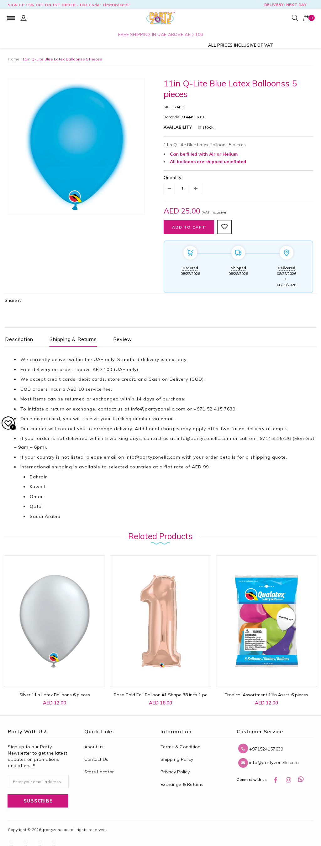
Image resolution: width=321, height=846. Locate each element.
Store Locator (99, 772)
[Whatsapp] (301, 779)
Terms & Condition (180, 747)
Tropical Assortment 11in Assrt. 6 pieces (266, 695)
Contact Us (96, 759)
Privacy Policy (175, 772)
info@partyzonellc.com (158, 409)
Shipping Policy (176, 759)
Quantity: (173, 177)
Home (13, 59)
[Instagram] (288, 779)
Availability (178, 127)
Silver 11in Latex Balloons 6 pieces (54, 695)
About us (93, 747)
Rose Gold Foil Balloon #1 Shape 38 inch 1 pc (160, 695)
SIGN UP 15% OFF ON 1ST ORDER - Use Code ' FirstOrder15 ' (69, 5)
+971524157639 (265, 749)
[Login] (23, 18)
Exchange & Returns (181, 784)
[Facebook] (276, 779)
